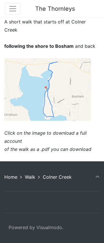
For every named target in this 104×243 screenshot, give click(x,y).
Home (10, 177)
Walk (30, 177)
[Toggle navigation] (13, 8)
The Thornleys (55, 8)
